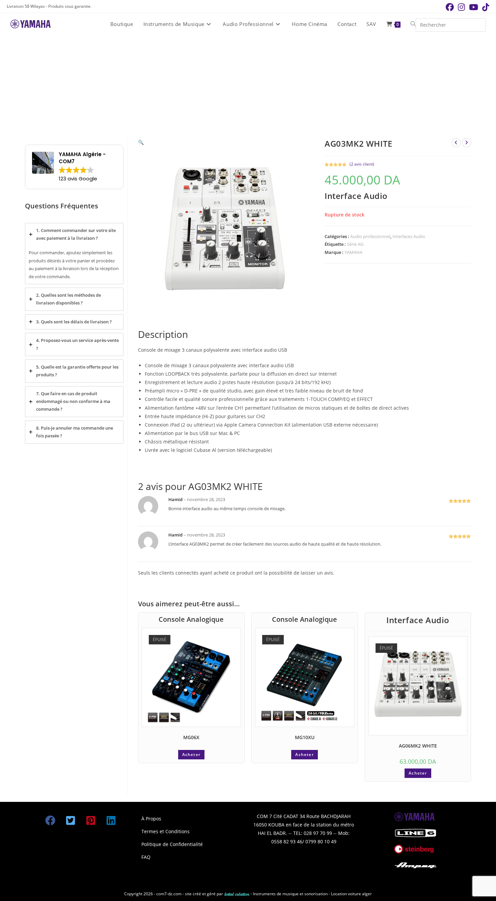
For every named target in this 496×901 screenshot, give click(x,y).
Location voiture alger (351, 894)
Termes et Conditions (165, 831)
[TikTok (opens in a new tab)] (484, 7)
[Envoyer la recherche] (479, 24)
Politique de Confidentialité (172, 844)
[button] (141, 142)
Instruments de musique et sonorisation (291, 894)
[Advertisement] (248, 85)
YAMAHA (353, 252)
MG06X (191, 737)
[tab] (74, 253)
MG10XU (304, 737)
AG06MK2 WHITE (418, 746)
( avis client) (362, 164)
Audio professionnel (370, 236)
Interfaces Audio (408, 236)
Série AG (355, 244)
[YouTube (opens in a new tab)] (473, 7)
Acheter (191, 754)
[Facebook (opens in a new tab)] (450, 7)
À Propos (151, 818)
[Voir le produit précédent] (456, 142)
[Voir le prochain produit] (466, 142)
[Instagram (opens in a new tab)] (461, 7)
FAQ (145, 857)
